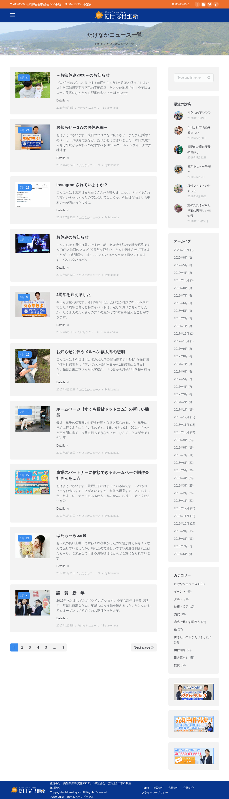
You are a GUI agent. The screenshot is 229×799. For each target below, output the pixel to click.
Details (60, 100)
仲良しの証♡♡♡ (199, 112)
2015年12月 (181, 508)
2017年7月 (181, 364)
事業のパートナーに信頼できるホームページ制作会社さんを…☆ (102, 475)
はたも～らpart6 (71, 535)
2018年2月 (181, 318)
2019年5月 (181, 265)
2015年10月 (181, 523)
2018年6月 (181, 303)
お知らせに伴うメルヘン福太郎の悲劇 (90, 352)
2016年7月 (181, 455)
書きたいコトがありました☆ (193, 637)
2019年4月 (181, 272)
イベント (180, 591)
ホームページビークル (80, 796)
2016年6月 (181, 462)
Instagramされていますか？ (82, 185)
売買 (177, 614)
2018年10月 (181, 280)
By (110, 107)
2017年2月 (181, 402)
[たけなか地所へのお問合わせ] (194, 756)
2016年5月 (181, 470)
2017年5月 (181, 379)
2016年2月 (181, 493)
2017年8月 (181, 356)
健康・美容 (181, 606)
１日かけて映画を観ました (199, 130)
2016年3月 (181, 485)
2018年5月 (181, 310)
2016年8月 (181, 447)
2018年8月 (181, 288)
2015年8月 (181, 538)
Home (99, 43)
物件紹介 (180, 650)
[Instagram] (203, 4)
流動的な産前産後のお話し (199, 149)
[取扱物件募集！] (194, 724)
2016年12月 (181, 417)
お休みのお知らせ (72, 237)
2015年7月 (181, 546)
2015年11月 (181, 516)
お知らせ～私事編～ (199, 168)
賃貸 (177, 665)
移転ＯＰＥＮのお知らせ (199, 188)
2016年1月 (181, 500)
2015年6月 (181, 554)
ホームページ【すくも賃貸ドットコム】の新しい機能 (102, 412)
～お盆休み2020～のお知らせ (83, 75)
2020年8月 (181, 257)
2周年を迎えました (73, 294)
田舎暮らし (181, 657)
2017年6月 (181, 371)
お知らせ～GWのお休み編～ (82, 127)
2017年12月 (181, 333)
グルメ (178, 599)
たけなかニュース (88, 107)
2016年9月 (181, 440)
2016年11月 (181, 424)
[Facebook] (197, 4)
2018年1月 (181, 326)
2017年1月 (181, 409)
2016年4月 (181, 478)
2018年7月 (181, 295)
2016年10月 (181, 432)
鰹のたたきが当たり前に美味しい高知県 (199, 210)
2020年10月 (181, 250)
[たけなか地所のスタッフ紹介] (194, 692)
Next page (142, 647)
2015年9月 (181, 531)
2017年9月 (181, 348)
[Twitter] (209, 4)
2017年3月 (181, 394)
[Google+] (216, 4)
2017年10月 (181, 341)
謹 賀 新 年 (70, 593)
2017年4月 (181, 386)
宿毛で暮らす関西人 (187, 622)
